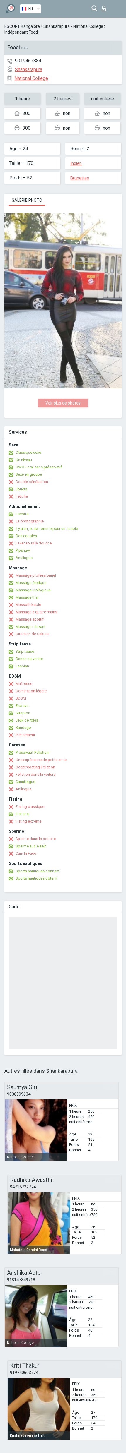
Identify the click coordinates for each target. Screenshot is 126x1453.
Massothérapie (28, 604)
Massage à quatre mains (36, 612)
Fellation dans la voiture (35, 774)
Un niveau (24, 460)
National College (88, 26)
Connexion (105, 6)
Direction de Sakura (32, 634)
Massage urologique (33, 590)
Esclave (22, 705)
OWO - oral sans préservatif (39, 467)
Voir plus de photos (63, 403)
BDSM (21, 698)
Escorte (22, 514)
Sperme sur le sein (31, 846)
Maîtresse (24, 683)
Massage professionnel (36, 575)
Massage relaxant (30, 626)
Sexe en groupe (29, 474)
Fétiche (22, 496)
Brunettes (79, 178)
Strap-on (23, 713)
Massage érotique (31, 582)
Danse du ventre (29, 659)
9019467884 (28, 61)
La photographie (30, 521)
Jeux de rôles (27, 720)
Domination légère (31, 691)
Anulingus (24, 558)
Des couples (26, 536)
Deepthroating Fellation (35, 767)
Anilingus (23, 789)
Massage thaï (27, 597)
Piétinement (25, 735)
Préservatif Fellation (32, 752)
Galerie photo (27, 200)
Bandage (23, 727)
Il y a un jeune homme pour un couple (47, 528)
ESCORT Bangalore (22, 26)
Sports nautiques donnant (37, 871)
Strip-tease (25, 651)
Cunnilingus (25, 781)
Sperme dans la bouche (36, 839)
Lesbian (22, 666)
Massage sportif (30, 619)
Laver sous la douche (34, 543)
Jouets (21, 489)
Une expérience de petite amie (41, 760)
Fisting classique (30, 806)
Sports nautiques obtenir (36, 878)
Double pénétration (32, 481)
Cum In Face (26, 853)
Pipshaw (23, 550)
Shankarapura (56, 26)
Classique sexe (28, 452)
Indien (76, 163)
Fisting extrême (28, 821)
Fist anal (23, 814)
